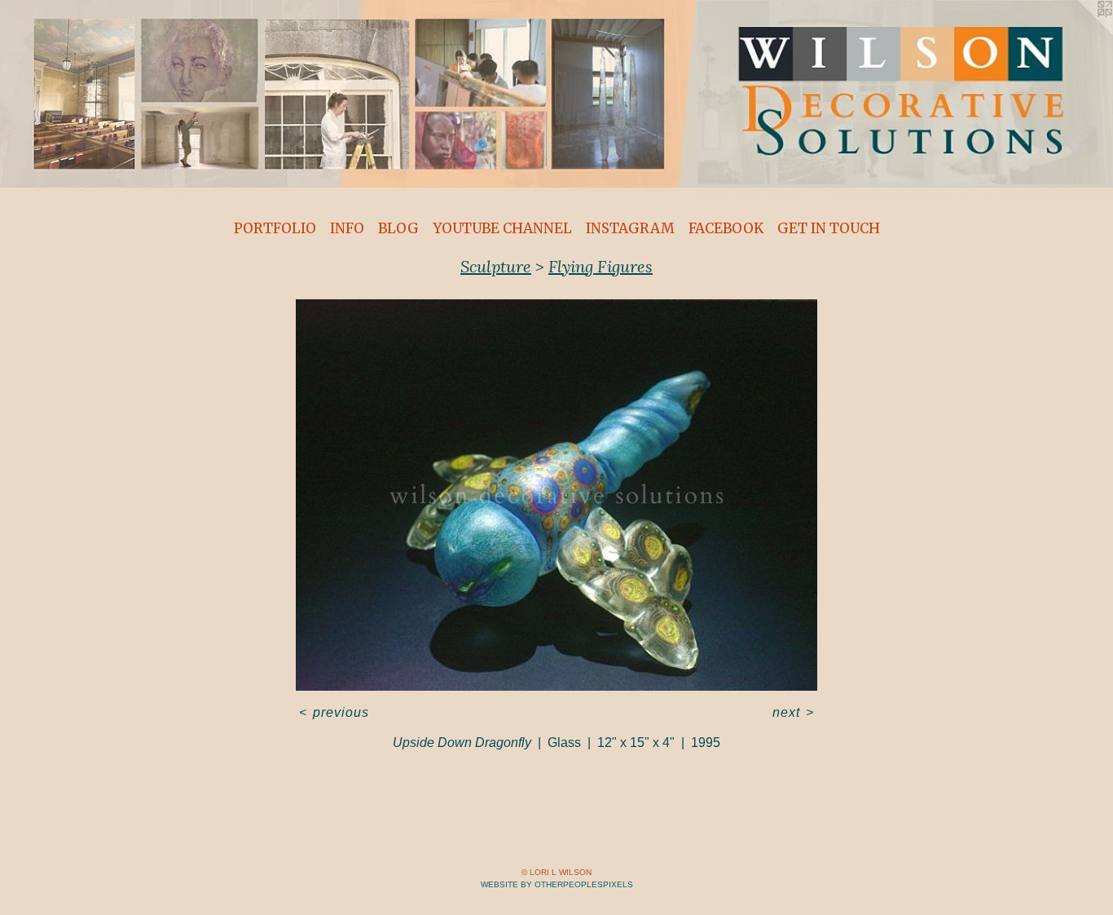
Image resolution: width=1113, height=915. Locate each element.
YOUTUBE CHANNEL (502, 228)
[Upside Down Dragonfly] (556, 495)
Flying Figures (600, 266)
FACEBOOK (725, 228)
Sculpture (495, 266)
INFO (347, 228)
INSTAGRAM (630, 228)
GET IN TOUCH (828, 228)
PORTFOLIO (275, 228)
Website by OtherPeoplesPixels (557, 884)
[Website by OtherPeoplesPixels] (1080, 32)
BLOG (398, 228)
